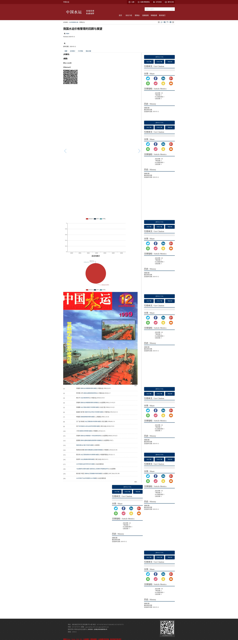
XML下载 (149, 61)
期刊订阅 (171, 2)
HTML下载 (159, 61)
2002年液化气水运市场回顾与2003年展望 (86, 478)
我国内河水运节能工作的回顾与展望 (94, 412)
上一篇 (162, 22)
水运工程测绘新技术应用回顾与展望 (89, 454)
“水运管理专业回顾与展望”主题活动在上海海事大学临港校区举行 (92, 468)
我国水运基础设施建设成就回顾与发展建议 (91, 440)
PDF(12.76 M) (160, 57)
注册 (132, 2)
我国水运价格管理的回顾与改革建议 (89, 402)
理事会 (137, 15)
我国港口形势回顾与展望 (85, 431)
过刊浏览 (159, 2)
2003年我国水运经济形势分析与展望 (85, 464)
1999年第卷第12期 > (74, 22)
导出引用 (170, 61)
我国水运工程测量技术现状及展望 (93, 473)
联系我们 (162, 15)
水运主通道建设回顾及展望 (87, 459)
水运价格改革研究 (85, 398)
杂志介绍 (129, 15)
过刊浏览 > (66, 22)
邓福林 (67, 33)
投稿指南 (145, 15)
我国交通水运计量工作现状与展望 (84, 445)
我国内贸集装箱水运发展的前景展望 (93, 450)
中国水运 (66, 2)
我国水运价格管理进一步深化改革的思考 (91, 435)
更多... (136, 385)
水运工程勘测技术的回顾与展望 (92, 421)
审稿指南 (154, 15)
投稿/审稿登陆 (145, 2)
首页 (120, 15)
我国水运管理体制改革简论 (90, 393)
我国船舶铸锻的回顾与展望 (87, 416)
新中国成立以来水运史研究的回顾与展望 (89, 426)
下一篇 (168, 22)
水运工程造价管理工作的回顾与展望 (89, 407)
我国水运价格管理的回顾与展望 (88, 388)
